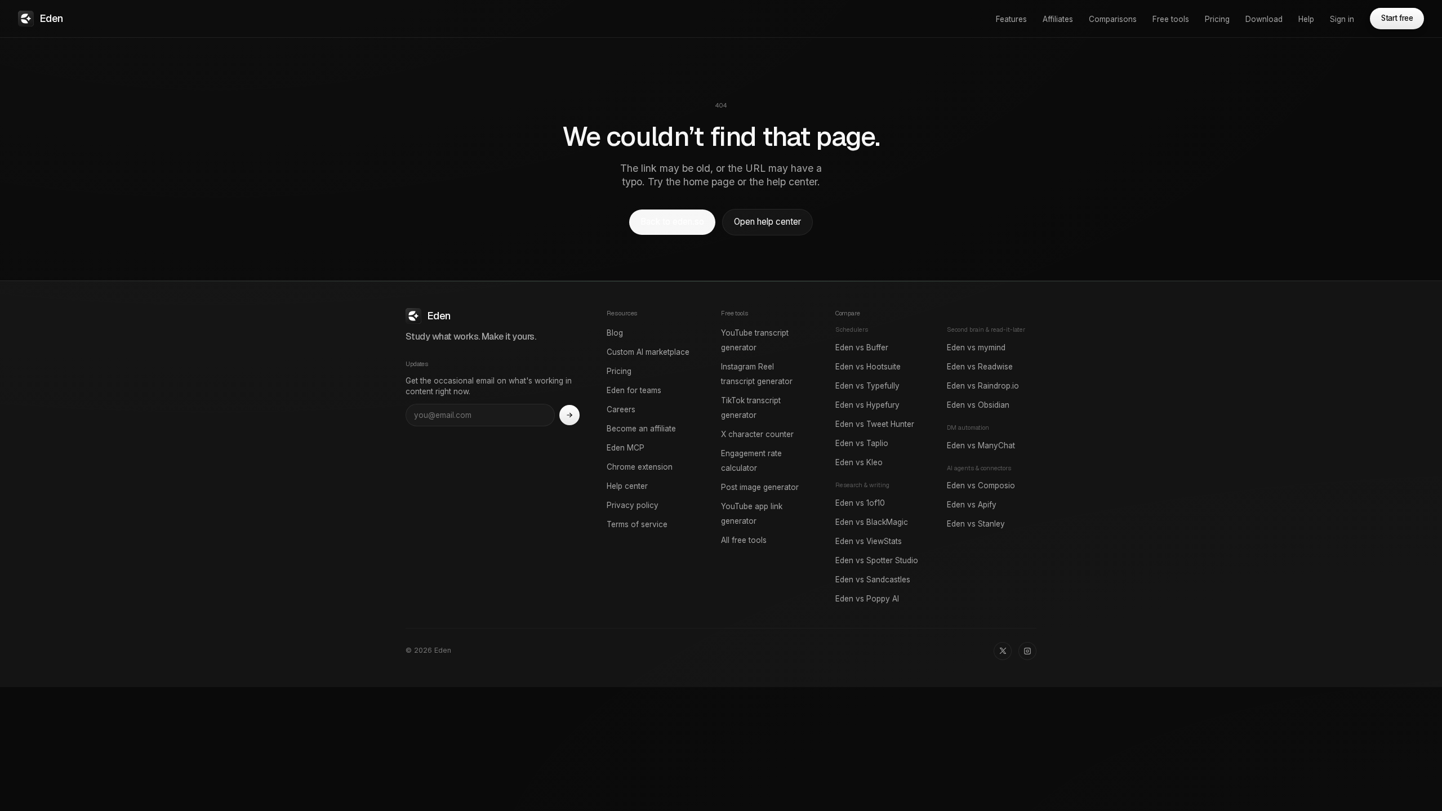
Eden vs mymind (976, 347)
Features (1011, 19)
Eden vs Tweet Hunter (874, 424)
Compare (847, 313)
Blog (615, 332)
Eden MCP (625, 447)
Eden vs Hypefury (867, 404)
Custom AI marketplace (648, 352)
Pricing (1217, 19)
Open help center (767, 221)
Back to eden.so (672, 221)
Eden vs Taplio (861, 443)
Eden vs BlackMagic (871, 522)
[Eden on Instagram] (1027, 651)
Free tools (1170, 19)
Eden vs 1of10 (860, 502)
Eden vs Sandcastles (872, 579)
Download (1264, 19)
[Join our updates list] (569, 415)
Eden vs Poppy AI (867, 598)
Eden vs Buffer (861, 347)
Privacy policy (632, 505)
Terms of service (637, 524)
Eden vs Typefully (867, 385)
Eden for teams (634, 390)
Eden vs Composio (981, 485)
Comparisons (1113, 19)
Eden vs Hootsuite (868, 366)
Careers (621, 409)
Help (1306, 19)
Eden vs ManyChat (981, 445)
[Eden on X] (1003, 651)
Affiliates (1058, 19)
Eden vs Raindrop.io (983, 385)
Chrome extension (640, 466)
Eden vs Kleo (859, 462)
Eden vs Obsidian (978, 404)
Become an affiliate (641, 428)
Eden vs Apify (971, 504)
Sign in (1342, 19)
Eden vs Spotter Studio (876, 560)
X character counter (757, 434)
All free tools (744, 540)
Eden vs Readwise (980, 366)
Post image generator (760, 487)
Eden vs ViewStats (868, 541)
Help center (627, 486)
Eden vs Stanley (976, 523)
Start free (1397, 18)
